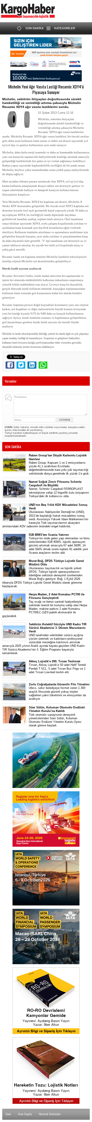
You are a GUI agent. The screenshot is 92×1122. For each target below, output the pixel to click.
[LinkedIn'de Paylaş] (31, 365)
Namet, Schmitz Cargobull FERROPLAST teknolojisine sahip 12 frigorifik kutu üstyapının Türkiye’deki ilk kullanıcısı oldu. (59, 489)
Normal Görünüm (50, 1114)
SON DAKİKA (34, 28)
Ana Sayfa (25, 1114)
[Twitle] (21, 365)
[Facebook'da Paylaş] (10, 365)
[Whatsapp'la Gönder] (43, 365)
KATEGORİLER (64, 28)
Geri (8, 1114)
